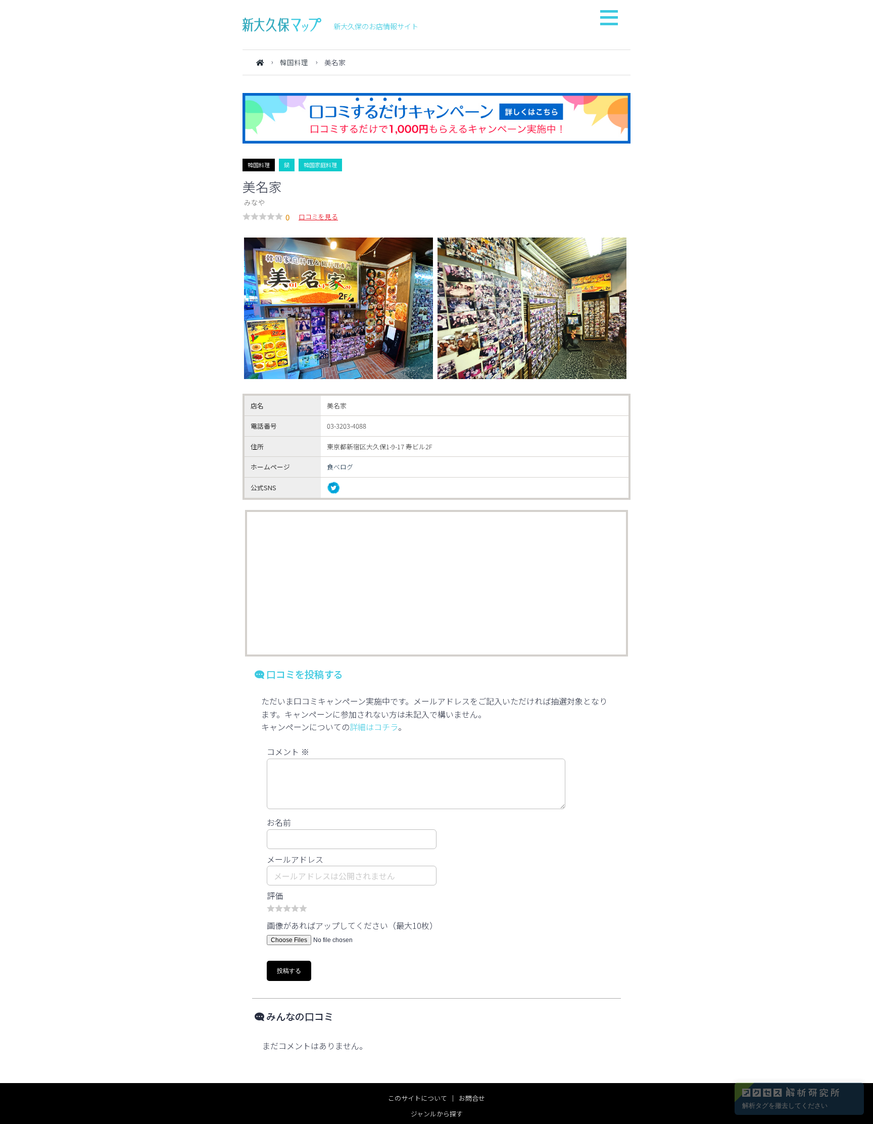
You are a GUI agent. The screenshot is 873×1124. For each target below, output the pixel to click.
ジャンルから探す (437, 1113)
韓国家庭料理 (320, 165)
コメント (288, 751)
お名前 (279, 822)
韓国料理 (294, 62)
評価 (275, 895)
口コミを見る (318, 216)
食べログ (340, 467)
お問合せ (472, 1098)
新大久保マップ (282, 25)
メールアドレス (295, 859)
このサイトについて (417, 1098)
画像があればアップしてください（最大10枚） (352, 925)
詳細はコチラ (374, 727)
